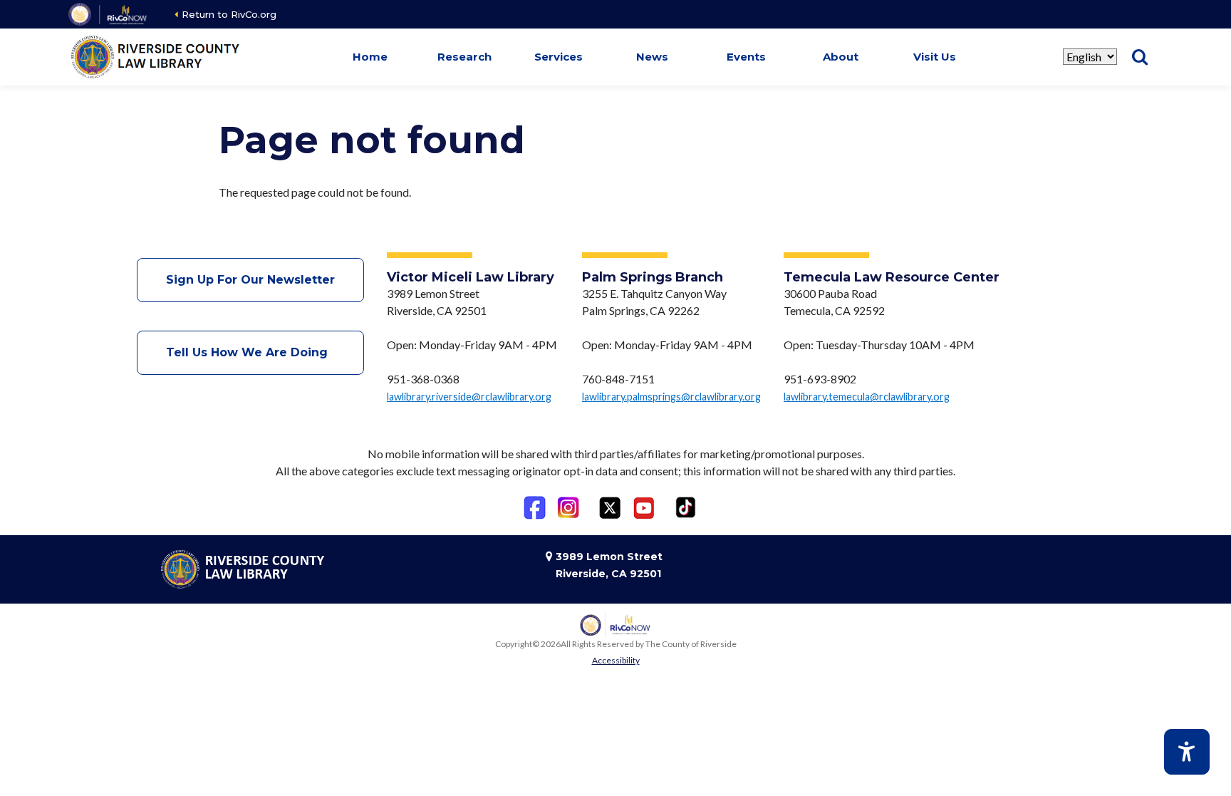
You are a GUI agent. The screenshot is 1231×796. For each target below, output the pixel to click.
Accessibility (616, 660)
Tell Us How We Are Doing (250, 352)
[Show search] (1140, 57)
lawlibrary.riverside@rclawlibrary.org (469, 397)
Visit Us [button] (934, 56)
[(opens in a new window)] (108, 14)
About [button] (840, 56)
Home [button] (370, 56)
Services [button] (558, 56)
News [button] (652, 56)
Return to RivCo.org (229, 14)
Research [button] (464, 56)
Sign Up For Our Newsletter (250, 279)
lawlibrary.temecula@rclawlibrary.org (867, 397)
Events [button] (746, 56)
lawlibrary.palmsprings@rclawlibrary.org (671, 397)
